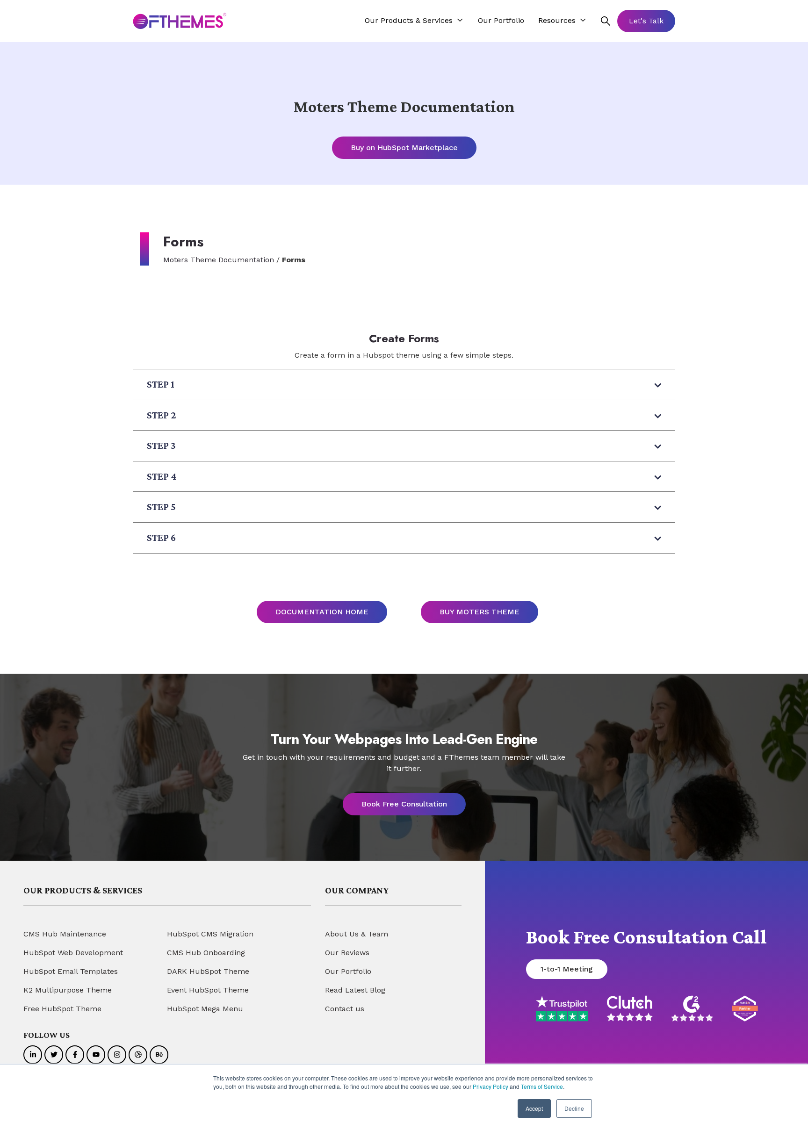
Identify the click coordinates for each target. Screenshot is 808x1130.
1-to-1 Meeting (567, 968)
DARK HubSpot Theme (208, 971)
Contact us (344, 1008)
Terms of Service (542, 1086)
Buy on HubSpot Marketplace (404, 147)
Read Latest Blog (355, 990)
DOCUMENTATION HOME (321, 611)
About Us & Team (356, 933)
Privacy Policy (490, 1086)
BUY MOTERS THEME (479, 611)
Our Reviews (347, 952)
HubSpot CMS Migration (210, 933)
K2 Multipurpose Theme (67, 990)
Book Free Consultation (404, 803)
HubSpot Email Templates (70, 971)
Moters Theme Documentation (218, 259)
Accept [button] (534, 1108)
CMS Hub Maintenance (64, 933)
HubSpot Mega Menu (205, 1008)
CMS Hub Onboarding (206, 952)
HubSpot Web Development (73, 952)
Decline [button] (574, 1108)
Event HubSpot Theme (208, 990)
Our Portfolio (348, 971)
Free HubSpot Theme (62, 1008)
